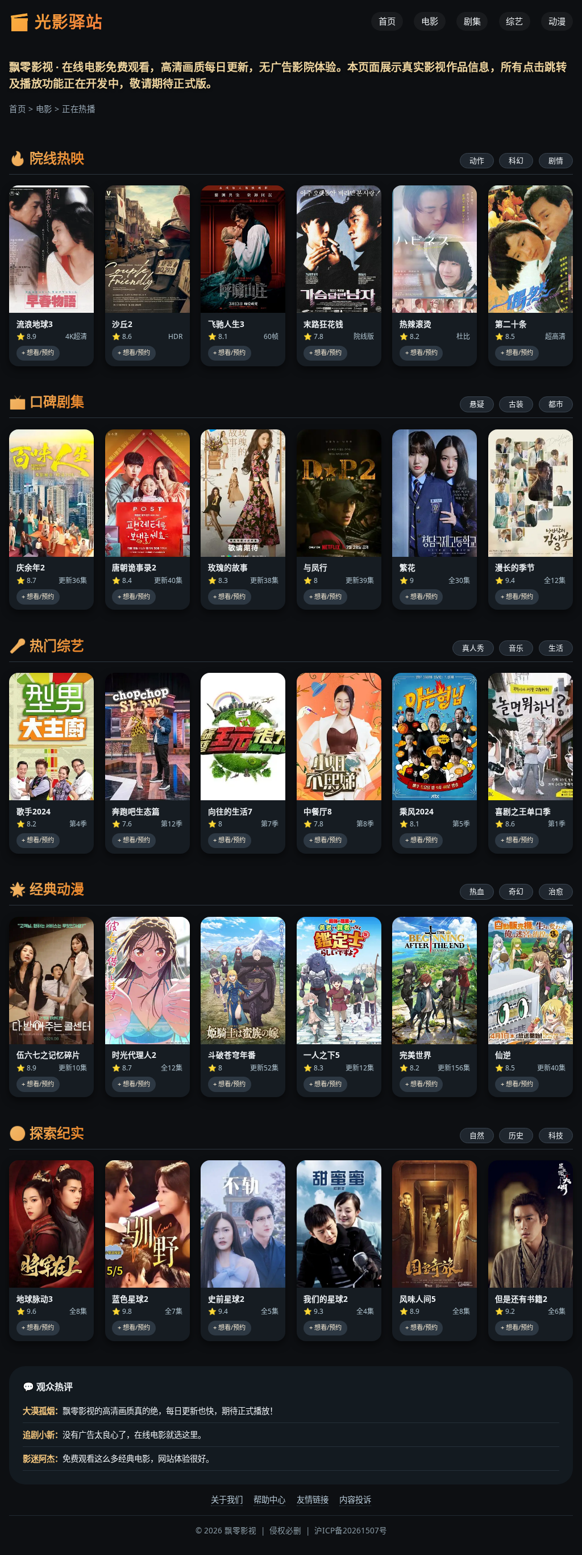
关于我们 (227, 1499)
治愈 (555, 891)
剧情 (555, 160)
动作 (476, 160)
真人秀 (473, 648)
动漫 (557, 21)
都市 (555, 404)
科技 (555, 1135)
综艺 (514, 21)
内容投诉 (355, 1499)
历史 (516, 1135)
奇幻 (516, 891)
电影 (429, 21)
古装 (516, 404)
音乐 (516, 648)
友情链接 (313, 1499)
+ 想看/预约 (38, 352)
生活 (555, 648)
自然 (476, 1135)
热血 (476, 891)
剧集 (472, 21)
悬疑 (476, 404)
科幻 (516, 160)
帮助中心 (269, 1499)
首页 (387, 21)
